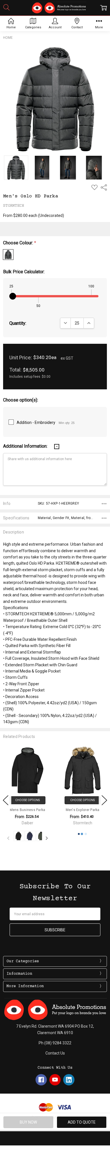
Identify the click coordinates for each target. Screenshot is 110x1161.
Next (104, 800)
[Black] (12, 836)
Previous (5, 800)
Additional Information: (26, 446)
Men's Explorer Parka (76, 810)
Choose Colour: (19, 243)
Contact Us (55, 1053)
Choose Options (21, 800)
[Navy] (23, 836)
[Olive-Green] (35, 836)
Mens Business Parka (21, 810)
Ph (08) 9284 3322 (55, 1043)
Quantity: (17, 323)
